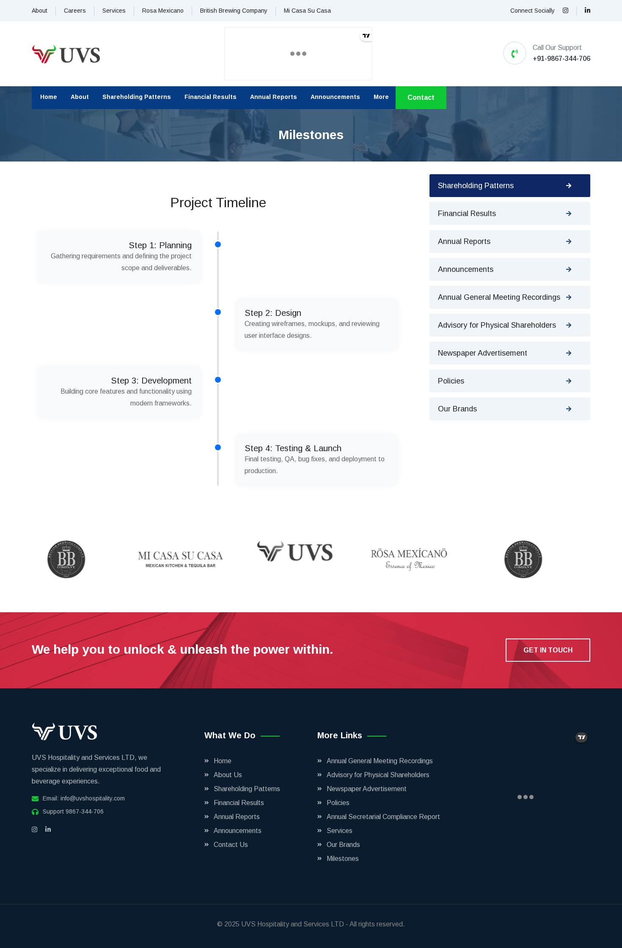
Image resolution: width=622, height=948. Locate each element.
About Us (228, 774)
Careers (75, 10)
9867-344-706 (85, 811)
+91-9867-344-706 (561, 58)
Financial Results (210, 96)
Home (48, 96)
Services (114, 10)
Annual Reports (273, 96)
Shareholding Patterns (136, 96)
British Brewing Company (233, 10)
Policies (451, 381)
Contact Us (231, 844)
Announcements (335, 96)
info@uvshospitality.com (93, 798)
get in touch (547, 650)
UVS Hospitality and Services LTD (293, 924)
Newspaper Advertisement (482, 353)
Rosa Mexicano (163, 10)
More (381, 96)
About (39, 10)
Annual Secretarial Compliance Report (383, 816)
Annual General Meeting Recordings (499, 297)
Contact (421, 97)
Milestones (343, 858)
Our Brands (457, 409)
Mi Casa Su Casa (307, 10)
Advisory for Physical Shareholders (497, 325)
